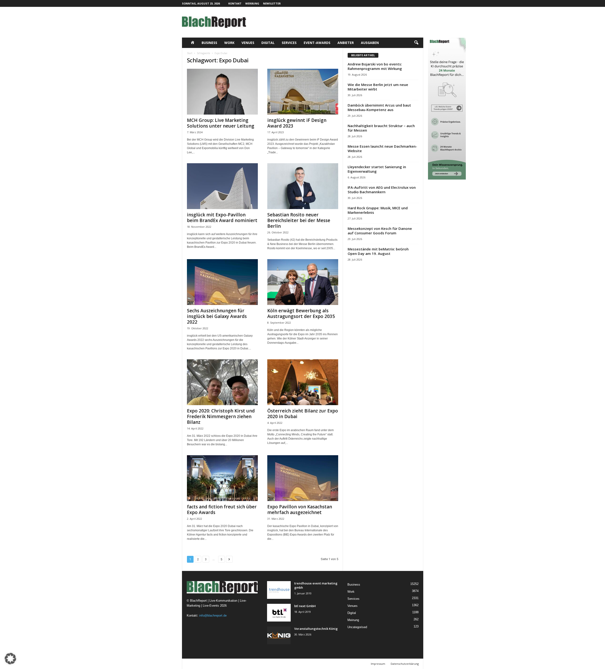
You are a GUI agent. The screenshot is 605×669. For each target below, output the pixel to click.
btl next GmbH (305, 606)
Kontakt (235, 3)
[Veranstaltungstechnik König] (279, 635)
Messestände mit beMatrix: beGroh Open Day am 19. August (378, 251)
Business (209, 42)
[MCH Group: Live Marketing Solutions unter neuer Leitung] (222, 92)
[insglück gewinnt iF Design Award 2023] (302, 92)
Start (189, 53)
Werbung (252, 3)
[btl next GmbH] (279, 613)
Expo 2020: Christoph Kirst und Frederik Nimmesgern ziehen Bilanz (221, 416)
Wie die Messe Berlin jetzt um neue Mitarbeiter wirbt (378, 86)
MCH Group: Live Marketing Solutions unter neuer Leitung (220, 123)
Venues (248, 42)
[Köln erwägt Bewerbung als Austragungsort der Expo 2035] (302, 282)
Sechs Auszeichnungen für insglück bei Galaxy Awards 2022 (217, 316)
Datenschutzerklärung (405, 663)
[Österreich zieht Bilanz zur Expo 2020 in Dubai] (302, 382)
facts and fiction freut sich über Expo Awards (222, 509)
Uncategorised (357, 627)
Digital (268, 42)
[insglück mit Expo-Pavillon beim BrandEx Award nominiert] (222, 186)
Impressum (378, 663)
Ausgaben (370, 42)
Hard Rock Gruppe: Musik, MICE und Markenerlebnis (378, 210)
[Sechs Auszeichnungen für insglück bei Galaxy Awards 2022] (222, 282)
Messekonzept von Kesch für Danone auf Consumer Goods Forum (380, 230)
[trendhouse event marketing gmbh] (279, 590)
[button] (416, 43)
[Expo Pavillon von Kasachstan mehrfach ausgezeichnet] (302, 478)
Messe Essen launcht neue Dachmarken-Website (382, 148)
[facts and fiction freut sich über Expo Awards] (222, 478)
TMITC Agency (228, 663)
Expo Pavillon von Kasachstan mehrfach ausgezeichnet (299, 509)
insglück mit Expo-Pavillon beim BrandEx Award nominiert (222, 217)
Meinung (353, 620)
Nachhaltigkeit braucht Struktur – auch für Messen (381, 128)
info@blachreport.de (213, 615)
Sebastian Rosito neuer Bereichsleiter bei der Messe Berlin (298, 220)
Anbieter (345, 42)
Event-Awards (317, 42)
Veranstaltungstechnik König (316, 628)
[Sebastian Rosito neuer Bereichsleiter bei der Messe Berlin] (302, 186)
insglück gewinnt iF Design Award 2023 (296, 123)
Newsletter (272, 3)
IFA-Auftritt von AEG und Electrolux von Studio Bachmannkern (382, 189)
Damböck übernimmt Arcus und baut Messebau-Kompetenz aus (379, 107)
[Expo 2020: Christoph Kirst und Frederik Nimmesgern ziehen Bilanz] (222, 382)
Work (229, 42)
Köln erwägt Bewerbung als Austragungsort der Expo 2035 (301, 313)
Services (289, 42)
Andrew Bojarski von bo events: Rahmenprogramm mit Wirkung (375, 66)
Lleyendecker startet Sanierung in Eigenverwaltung (377, 169)
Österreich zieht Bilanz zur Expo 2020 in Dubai (302, 414)
